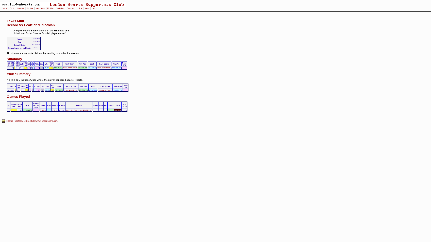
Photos (29, 8)
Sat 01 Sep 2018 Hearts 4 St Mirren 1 (79, 110)
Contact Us (19, 121)
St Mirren (43, 110)
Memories (40, 8)
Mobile (50, 8)
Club (12, 8)
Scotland (71, 8)
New (87, 8)
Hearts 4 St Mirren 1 (70, 68)
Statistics (60, 8)
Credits (29, 121)
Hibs (80, 8)
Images (20, 8)
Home (4, 8)
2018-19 (54, 110)
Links (94, 8)
